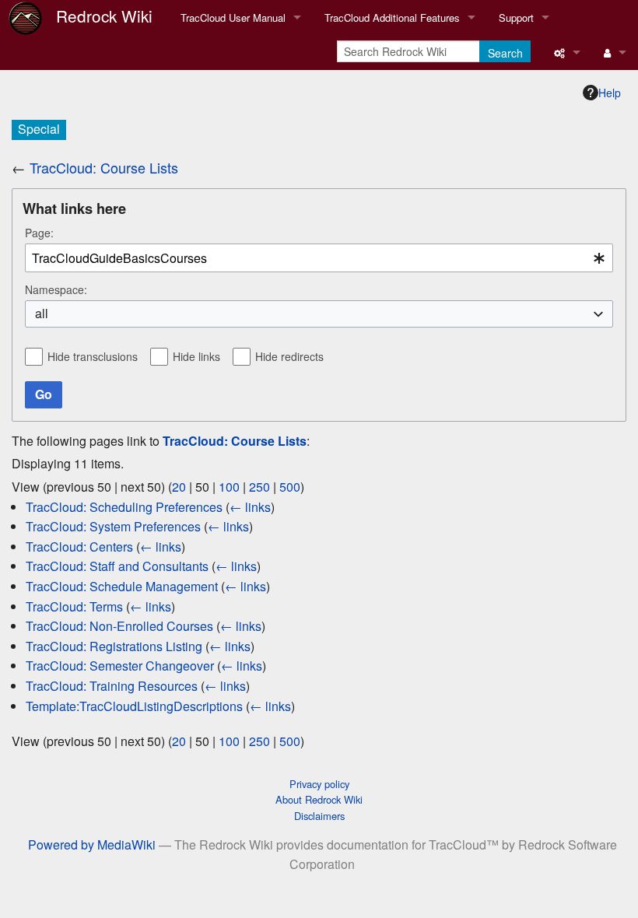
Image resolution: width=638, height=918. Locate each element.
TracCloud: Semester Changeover (120, 665)
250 (259, 487)
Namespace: (56, 289)
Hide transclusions (92, 356)
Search (505, 53)
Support (516, 17)
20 (179, 487)
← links (250, 507)
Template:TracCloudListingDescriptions (134, 706)
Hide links (196, 356)
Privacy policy (319, 783)
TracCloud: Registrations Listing (114, 646)
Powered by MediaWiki (92, 844)
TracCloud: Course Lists (104, 167)
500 (289, 487)
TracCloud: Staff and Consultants (117, 566)
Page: (39, 232)
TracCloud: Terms (74, 606)
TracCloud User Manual (233, 17)
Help (609, 92)
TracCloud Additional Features (392, 17)
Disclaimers (319, 815)
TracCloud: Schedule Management (122, 586)
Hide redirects (289, 356)
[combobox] (319, 258)
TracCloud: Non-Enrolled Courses (119, 626)
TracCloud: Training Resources (112, 686)
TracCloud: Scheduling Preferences (124, 507)
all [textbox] (41, 313)
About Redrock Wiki (319, 799)
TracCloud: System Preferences (113, 526)
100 (229, 487)
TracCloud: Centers (79, 546)
